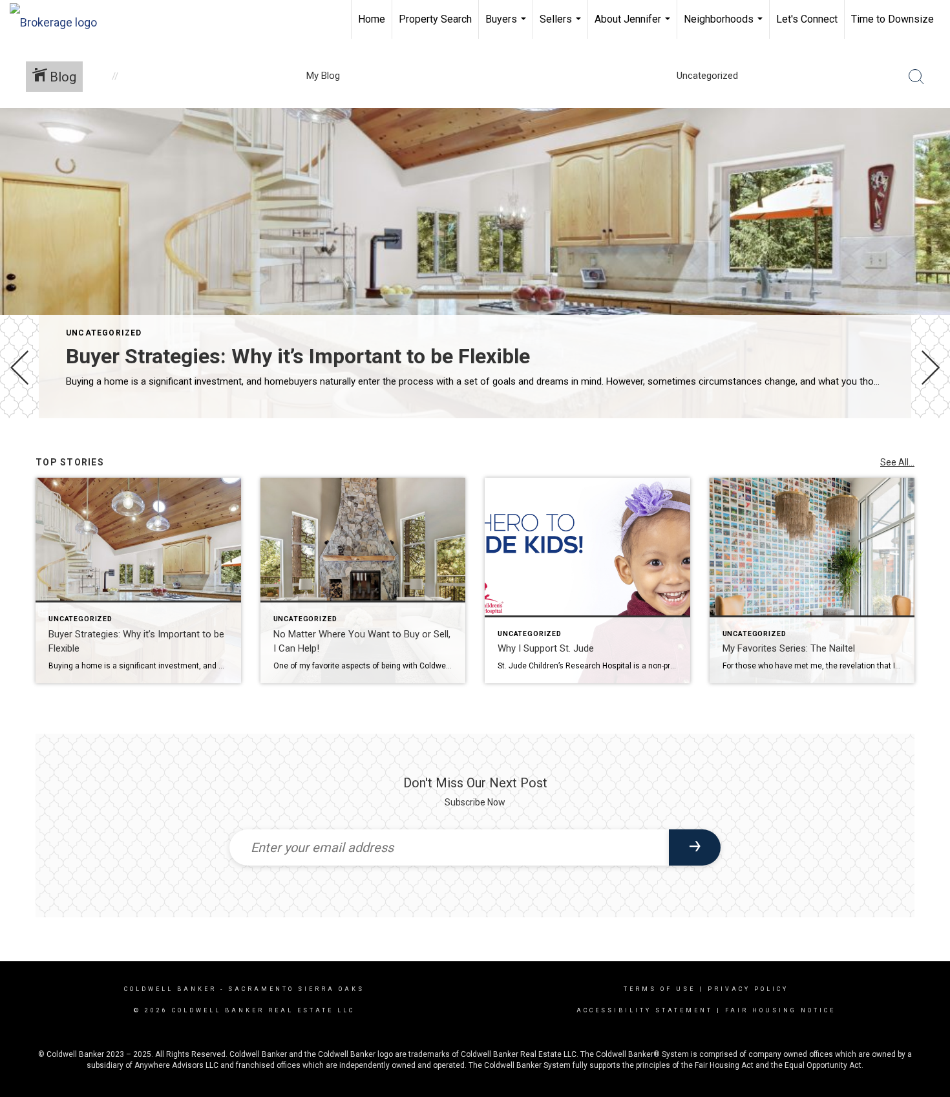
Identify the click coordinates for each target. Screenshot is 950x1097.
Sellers (562, 26)
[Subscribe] (695, 847)
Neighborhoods (725, 26)
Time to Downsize (892, 19)
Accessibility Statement (644, 1010)
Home (371, 19)
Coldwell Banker (170, 989)
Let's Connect (807, 19)
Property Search (435, 19)
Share (929, 454)
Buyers (507, 26)
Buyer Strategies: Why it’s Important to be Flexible (298, 356)
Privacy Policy (748, 989)
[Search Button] (916, 76)
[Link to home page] (60, 19)
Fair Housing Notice (780, 1010)
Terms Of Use (659, 989)
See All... (897, 462)
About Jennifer (634, 26)
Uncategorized (104, 332)
